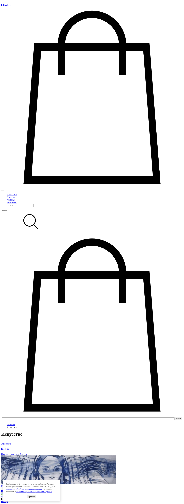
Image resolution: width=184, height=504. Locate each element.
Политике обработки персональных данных (34, 492)
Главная (11, 424)
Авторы (11, 197)
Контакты (12, 202)
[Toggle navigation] (2, 190)
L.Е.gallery (6, 5)
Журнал (11, 200)
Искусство (12, 194)
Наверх (4, 501)
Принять (31, 497)
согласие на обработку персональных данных (24, 489)
